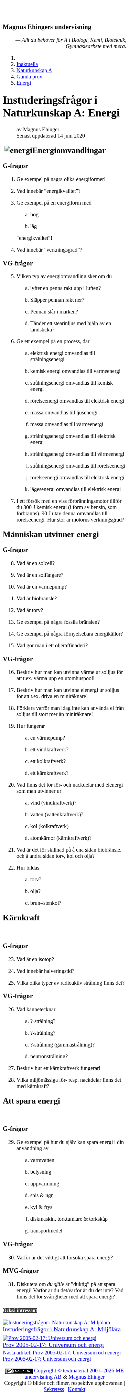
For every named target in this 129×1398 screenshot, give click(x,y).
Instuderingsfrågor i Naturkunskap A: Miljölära (62, 1329)
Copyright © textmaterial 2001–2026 (75, 1370)
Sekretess (54, 1389)
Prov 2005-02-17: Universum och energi (53, 1344)
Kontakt (76, 1389)
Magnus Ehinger (86, 1377)
